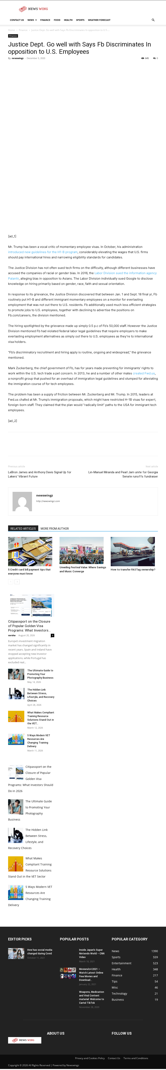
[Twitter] (21, 67)
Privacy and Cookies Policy (90, 1058)
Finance (45, 19)
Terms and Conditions (135, 1058)
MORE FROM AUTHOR (55, 528)
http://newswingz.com (48, 501)
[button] (153, 20)
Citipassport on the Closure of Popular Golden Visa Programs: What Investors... (29, 625)
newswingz (17, 58)
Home (11, 30)
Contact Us (17, 19)
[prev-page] (10, 581)
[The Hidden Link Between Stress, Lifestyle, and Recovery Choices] (16, 693)
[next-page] (17, 581)
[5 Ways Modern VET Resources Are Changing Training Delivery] (16, 739)
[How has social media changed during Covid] (16, 953)
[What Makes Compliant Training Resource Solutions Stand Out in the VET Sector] (16, 716)
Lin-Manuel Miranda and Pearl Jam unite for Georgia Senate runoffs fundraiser (123, 474)
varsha (12, 635)
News (31, 19)
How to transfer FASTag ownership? (133, 569)
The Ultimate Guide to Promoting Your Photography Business (40, 674)
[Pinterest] (31, 67)
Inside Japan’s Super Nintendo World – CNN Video (91, 954)
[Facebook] (12, 67)
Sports (80, 19)
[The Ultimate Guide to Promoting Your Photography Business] (16, 674)
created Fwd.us (144, 373)
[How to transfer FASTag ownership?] (134, 551)
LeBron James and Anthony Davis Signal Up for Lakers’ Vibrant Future (39, 474)
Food (57, 19)
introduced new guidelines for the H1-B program (43, 252)
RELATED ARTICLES (23, 528)
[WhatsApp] (40, 67)
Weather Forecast (99, 19)
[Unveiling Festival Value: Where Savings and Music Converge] (83, 550)
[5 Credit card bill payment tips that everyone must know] (31, 551)
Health (68, 19)
